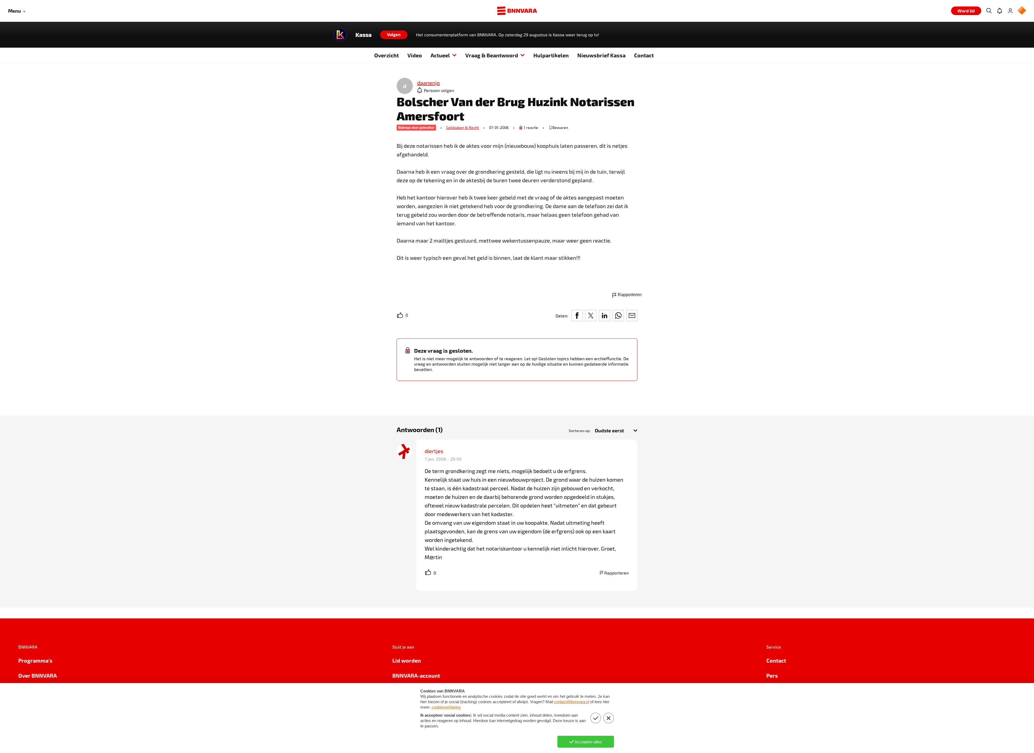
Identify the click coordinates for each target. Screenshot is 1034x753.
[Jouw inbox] (999, 10)
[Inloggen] (1010, 11)
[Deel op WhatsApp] (618, 315)
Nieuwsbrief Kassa (601, 55)
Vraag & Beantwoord (491, 55)
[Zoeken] (989, 11)
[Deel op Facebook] (577, 315)
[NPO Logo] (1022, 10)
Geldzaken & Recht (462, 127)
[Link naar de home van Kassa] (340, 34)
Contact (644, 55)
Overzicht (386, 55)
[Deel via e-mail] (632, 315)
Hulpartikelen (551, 55)
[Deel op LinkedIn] (604, 315)
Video (414, 55)
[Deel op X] (590, 315)
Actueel (440, 55)
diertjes (434, 451)
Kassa (363, 34)
